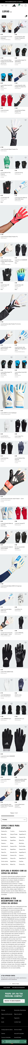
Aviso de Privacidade (19, 1033)
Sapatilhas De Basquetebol (22, 858)
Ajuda (2, 1022)
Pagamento (16, 1018)
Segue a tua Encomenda (6, 1014)
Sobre (2, 1018)
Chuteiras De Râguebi (22, 831)
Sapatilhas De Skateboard (22, 834)
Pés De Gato (22, 846)
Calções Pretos (21, 861)
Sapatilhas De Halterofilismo (23, 852)
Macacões (3, 834)
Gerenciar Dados (18, 1029)
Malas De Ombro (12, 864)
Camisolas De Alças (4, 846)
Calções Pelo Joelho (4, 864)
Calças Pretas (13, 834)
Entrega (3, 1010)
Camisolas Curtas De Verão (4, 840)
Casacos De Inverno (22, 837)
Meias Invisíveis (12, 843)
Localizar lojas (17, 1022)
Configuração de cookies (7, 1029)
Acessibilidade (17, 1037)
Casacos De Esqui (13, 855)
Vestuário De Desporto (13, 852)
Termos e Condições (6, 1037)
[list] (11, 16)
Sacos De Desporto (3, 849)
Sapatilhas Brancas (13, 849)
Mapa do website (18, 1014)
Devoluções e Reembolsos (20, 1010)
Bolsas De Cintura (3, 837)
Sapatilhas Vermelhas (13, 861)
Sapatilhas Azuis (13, 837)
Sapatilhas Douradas (13, 840)
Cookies (3, 1033)
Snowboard (4, 855)
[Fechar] (3, 1042)
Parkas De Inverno (4, 831)
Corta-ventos (4, 861)
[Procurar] (22, 5)
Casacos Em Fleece (22, 849)
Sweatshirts (4, 858)
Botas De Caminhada (22, 840)
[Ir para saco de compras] (25, 5)
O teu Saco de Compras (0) (18, 987)
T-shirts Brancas (12, 831)
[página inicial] (14, 6)
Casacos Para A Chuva (13, 846)
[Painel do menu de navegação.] (2, 5)
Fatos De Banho (3, 852)
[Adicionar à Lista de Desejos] (11, 21)
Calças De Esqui (12, 858)
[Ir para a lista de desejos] (6, 5)
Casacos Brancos (21, 855)
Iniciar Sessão (7, 987)
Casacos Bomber (3, 843)
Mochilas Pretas (21, 843)
